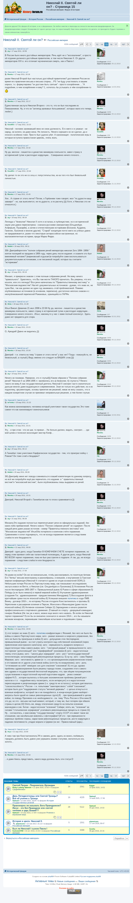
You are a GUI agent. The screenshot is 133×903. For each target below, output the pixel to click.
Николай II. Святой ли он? (23, 40)
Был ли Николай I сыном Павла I (29, 828)
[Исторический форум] (25, 7)
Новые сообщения (66, 881)
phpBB (50, 876)
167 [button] (123, 44)
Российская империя (58, 40)
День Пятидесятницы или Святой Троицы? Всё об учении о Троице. (35, 797)
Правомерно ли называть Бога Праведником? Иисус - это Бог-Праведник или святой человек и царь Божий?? (36, 808)
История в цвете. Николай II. (27, 821)
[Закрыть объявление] (127, 26)
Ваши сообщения (87, 881)
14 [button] (102, 44)
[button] (81, 44)
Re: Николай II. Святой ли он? (16, 49)
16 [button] (111, 44)
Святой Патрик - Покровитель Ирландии (33, 785)
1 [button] (90, 44)
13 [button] (97, 44)
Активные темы (44, 881)
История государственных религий (33, 802)
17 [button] (116, 44)
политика (72, 598)
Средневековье (18, 789)
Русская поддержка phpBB (90, 876)
